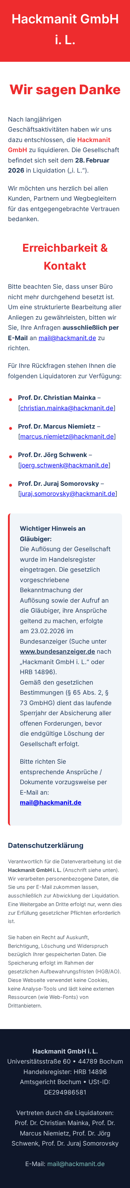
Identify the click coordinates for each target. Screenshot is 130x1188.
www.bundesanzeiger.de (57, 651)
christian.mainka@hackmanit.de (66, 408)
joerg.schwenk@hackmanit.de (64, 465)
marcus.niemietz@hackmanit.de (67, 436)
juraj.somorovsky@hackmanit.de (67, 493)
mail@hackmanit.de (67, 338)
